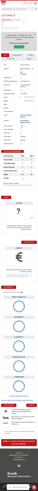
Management (17, 55)
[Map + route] (32, 68)
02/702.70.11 (19, 457)
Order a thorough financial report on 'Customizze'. (19, 442)
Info (5, 55)
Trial (25, 3)
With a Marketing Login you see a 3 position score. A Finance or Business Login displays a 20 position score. (19, 227)
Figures (31, 55)
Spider (29, 59)
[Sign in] (31, 3)
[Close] (34, 34)
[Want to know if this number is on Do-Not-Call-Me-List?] (33, 97)
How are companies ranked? (11, 183)
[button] (21, 126)
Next (34, 156)
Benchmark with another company (19, 396)
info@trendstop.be (19, 459)
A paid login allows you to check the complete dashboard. (17, 400)
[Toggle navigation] (35, 3)
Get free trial (19, 47)
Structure (11, 59)
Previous (17, 156)
